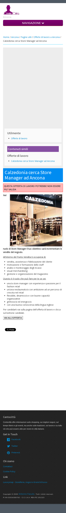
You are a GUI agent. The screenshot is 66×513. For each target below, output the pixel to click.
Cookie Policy (9, 471)
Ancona (15, 37)
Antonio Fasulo (27, 494)
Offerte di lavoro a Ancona (46, 37)
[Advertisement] (33, 79)
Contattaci (7, 466)
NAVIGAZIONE (32, 23)
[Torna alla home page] (11, 9)
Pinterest (16, 452)
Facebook (16, 439)
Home (6, 37)
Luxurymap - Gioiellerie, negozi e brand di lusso (25, 482)
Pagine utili (26, 37)
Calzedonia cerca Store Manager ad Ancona (33, 161)
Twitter (15, 446)
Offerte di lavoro (19, 138)
